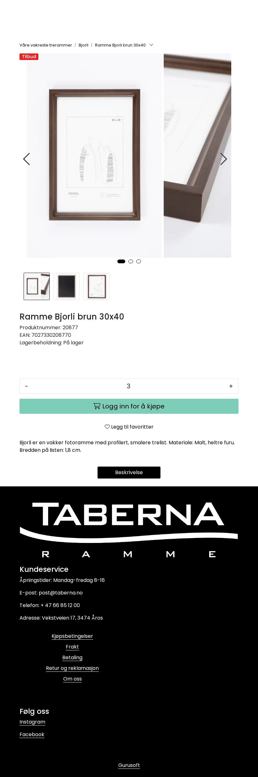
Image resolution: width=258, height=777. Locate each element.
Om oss (72, 678)
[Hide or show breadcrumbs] (151, 45)
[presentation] (27, 159)
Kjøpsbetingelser (72, 636)
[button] (121, 261)
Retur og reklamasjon (72, 668)
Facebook (32, 734)
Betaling (72, 657)
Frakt (72, 646)
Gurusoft (129, 765)
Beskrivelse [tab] (129, 472)
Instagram (32, 721)
